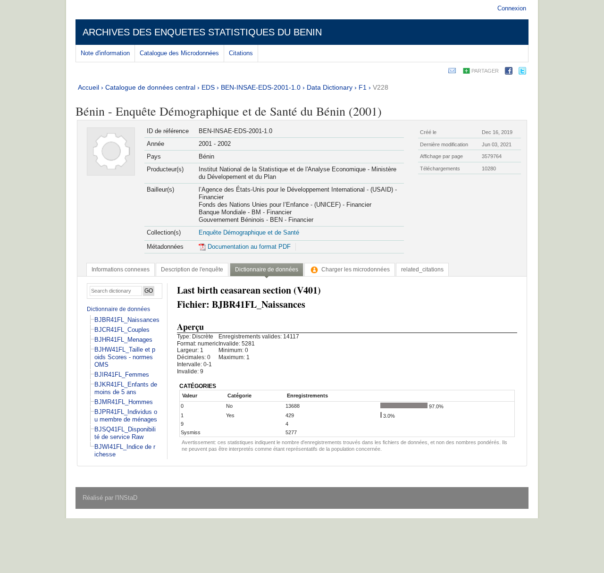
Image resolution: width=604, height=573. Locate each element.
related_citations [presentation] (422, 269)
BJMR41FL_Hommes (123, 401)
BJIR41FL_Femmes (121, 374)
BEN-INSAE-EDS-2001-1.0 (261, 87)
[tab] (120, 269)
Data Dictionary (329, 87)
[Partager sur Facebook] (508, 72)
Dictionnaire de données (118, 309)
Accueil (88, 87)
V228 (380, 87)
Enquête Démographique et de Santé (249, 232)
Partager (485, 71)
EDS (208, 87)
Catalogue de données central (150, 87)
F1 (363, 87)
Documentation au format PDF (248, 246)
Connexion (511, 8)
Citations (241, 53)
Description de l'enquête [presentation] (192, 269)
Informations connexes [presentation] (121, 269)
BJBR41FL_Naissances (126, 319)
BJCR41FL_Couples (122, 329)
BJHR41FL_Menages (123, 339)
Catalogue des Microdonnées (179, 53)
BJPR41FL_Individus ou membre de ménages (125, 415)
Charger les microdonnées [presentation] (355, 269)
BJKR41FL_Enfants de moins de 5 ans (125, 388)
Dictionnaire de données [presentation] (266, 269)
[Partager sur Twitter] (522, 72)
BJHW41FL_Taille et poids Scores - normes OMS (124, 357)
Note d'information (105, 53)
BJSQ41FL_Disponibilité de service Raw (125, 433)
